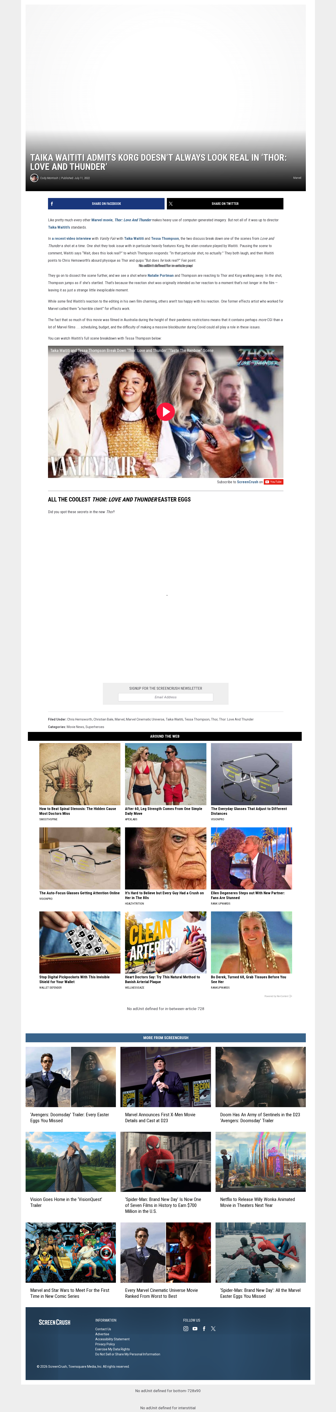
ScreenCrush (247, 482)
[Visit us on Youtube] (196, 1328)
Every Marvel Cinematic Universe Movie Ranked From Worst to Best (161, 1293)
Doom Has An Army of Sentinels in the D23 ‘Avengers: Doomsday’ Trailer (260, 1117)
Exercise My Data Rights (112, 1349)
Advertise (102, 1334)
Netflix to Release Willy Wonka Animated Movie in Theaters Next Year (257, 1202)
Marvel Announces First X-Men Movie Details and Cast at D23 (160, 1117)
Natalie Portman (161, 275)
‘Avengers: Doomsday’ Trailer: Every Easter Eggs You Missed (69, 1117)
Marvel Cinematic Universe (145, 719)
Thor (214, 719)
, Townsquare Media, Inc (84, 1366)
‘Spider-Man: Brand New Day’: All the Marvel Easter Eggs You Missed (260, 1293)
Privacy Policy (105, 1344)
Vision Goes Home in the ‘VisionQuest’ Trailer (66, 1202)
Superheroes (94, 727)
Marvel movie (102, 220)
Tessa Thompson (165, 238)
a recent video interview (71, 238)
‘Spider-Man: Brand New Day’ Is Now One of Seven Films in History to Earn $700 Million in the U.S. (163, 1205)
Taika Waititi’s (59, 227)
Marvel (120, 719)
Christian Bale (103, 719)
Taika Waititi (134, 238)
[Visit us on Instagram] (187, 1328)
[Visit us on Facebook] (206, 1328)
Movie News (75, 727)
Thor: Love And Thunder (132, 220)
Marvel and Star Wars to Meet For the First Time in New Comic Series (69, 1293)
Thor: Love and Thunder (236, 719)
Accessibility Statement (112, 1339)
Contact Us (103, 1329)
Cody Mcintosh (49, 178)
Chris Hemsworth (79, 719)
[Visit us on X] (215, 1328)
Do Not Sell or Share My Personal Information (127, 1354)
